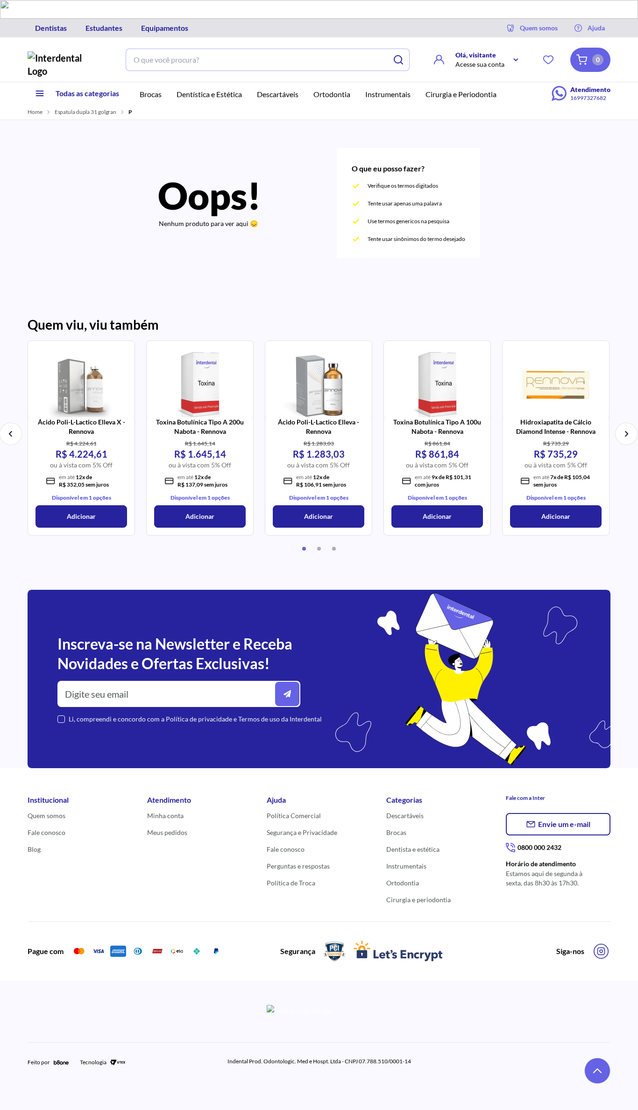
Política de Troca (291, 883)
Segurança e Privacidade (302, 832)
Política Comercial (294, 816)
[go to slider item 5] (319, 548)
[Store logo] (62, 64)
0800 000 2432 (539, 847)
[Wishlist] (548, 59)
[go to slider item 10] (334, 548)
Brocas (396, 832)
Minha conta (165, 816)
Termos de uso (259, 719)
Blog (34, 849)
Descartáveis (405, 816)
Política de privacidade (199, 719)
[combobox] (256, 60)
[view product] (81, 381)
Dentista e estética (413, 849)
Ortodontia (402, 883)
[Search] (398, 60)
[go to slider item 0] (304, 548)
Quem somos (46, 816)
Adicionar (81, 516)
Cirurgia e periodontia (418, 900)
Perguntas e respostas (298, 866)
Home (35, 111)
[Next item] (626, 434)
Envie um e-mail (564, 824)
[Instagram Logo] (601, 951)
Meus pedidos (167, 832)
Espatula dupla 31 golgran (86, 111)
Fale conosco (46, 832)
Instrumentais (406, 866)
